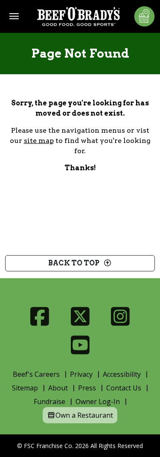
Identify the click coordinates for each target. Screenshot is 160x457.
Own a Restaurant (84, 415)
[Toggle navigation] (14, 16)
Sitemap (25, 388)
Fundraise (49, 401)
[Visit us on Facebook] (40, 316)
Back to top (75, 263)
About (58, 388)
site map (39, 141)
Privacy (81, 374)
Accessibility (122, 374)
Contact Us (123, 388)
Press (87, 388)
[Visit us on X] (80, 316)
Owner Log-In (98, 401)
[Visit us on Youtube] (80, 345)
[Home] (78, 16)
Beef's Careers (36, 374)
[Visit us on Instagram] (120, 316)
